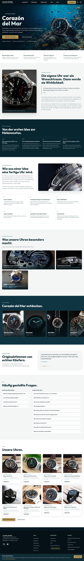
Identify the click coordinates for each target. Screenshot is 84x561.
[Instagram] (4, 544)
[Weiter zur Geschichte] (80, 47)
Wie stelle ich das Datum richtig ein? (42, 418)
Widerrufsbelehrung (55, 545)
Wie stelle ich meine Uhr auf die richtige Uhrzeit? (46, 414)
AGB (51, 543)
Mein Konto (35, 550)
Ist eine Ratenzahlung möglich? (11, 397)
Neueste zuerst (21, 519)
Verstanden (78, 556)
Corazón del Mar (7, 2)
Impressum (53, 538)
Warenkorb (35, 548)
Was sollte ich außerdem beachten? (42, 427)
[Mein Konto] (78, 2)
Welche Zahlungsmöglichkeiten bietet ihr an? (14, 393)
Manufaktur (34, 2)
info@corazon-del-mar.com (74, 547)
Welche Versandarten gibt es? (10, 406)
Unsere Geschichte (27, 37)
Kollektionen (44, 2)
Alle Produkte (36, 545)
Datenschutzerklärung (10, 559)
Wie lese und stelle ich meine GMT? (42, 431)
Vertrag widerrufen (55, 548)
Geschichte (25, 2)
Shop (57, 2)
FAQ (52, 2)
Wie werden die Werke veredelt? (42, 402)
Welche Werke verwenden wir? (41, 397)
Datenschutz (53, 540)
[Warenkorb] (81, 2)
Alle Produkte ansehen (8, 519)
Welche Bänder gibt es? (39, 406)
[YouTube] (7, 544)
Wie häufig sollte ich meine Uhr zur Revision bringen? (47, 410)
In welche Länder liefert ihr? (10, 402)
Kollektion (72, 2)
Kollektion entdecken (10, 37)
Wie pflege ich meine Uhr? (40, 423)
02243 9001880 (71, 549)
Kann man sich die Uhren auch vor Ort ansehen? (45, 393)
